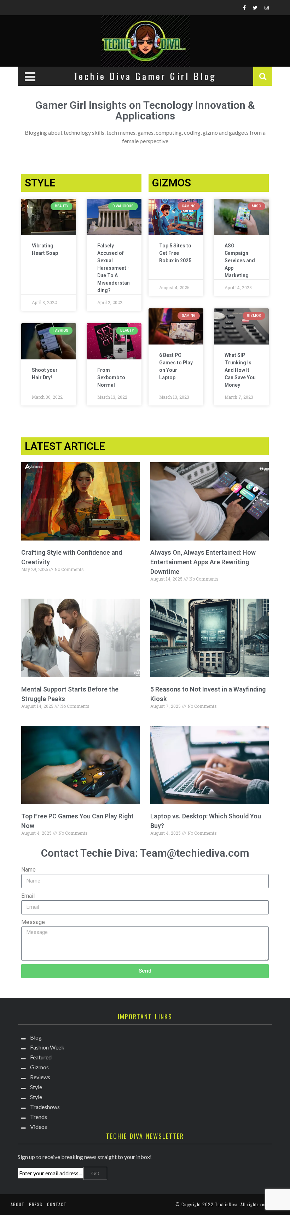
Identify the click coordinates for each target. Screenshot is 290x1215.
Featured (41, 1057)
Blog (36, 1037)
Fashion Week (47, 1047)
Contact (56, 1204)
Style (36, 1087)
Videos (38, 1126)
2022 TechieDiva (220, 1204)
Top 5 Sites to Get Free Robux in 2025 (175, 253)
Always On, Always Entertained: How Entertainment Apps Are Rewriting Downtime (203, 562)
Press (35, 1204)
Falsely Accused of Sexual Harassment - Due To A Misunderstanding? (113, 268)
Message (33, 922)
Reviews (40, 1077)
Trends (38, 1116)
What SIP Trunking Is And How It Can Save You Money (240, 370)
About (17, 1204)
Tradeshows (45, 1106)
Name (28, 869)
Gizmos (39, 1067)
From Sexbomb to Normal (111, 377)
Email (28, 895)
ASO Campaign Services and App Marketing (240, 260)
